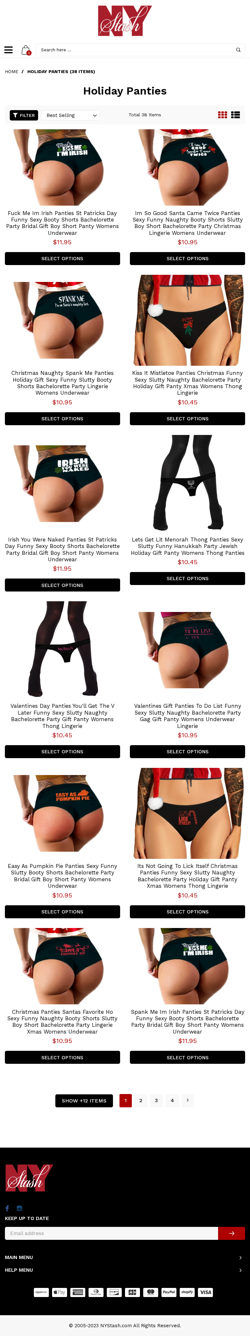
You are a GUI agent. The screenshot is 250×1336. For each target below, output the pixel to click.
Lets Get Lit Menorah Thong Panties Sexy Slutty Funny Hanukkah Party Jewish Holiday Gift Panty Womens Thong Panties (187, 546)
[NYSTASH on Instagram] (19, 1209)
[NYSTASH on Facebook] (7, 1209)
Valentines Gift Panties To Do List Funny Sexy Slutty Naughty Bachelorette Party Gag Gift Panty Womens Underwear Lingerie (187, 716)
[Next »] (188, 1100)
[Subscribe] (231, 1233)
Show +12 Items (84, 1101)
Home (11, 71)
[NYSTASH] (125, 21)
